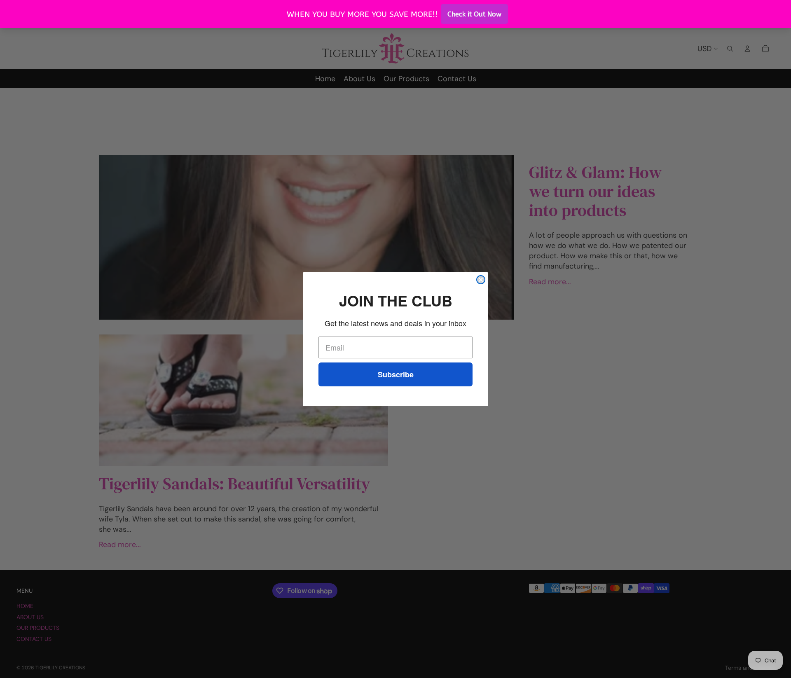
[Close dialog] (481, 280)
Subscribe (396, 374)
